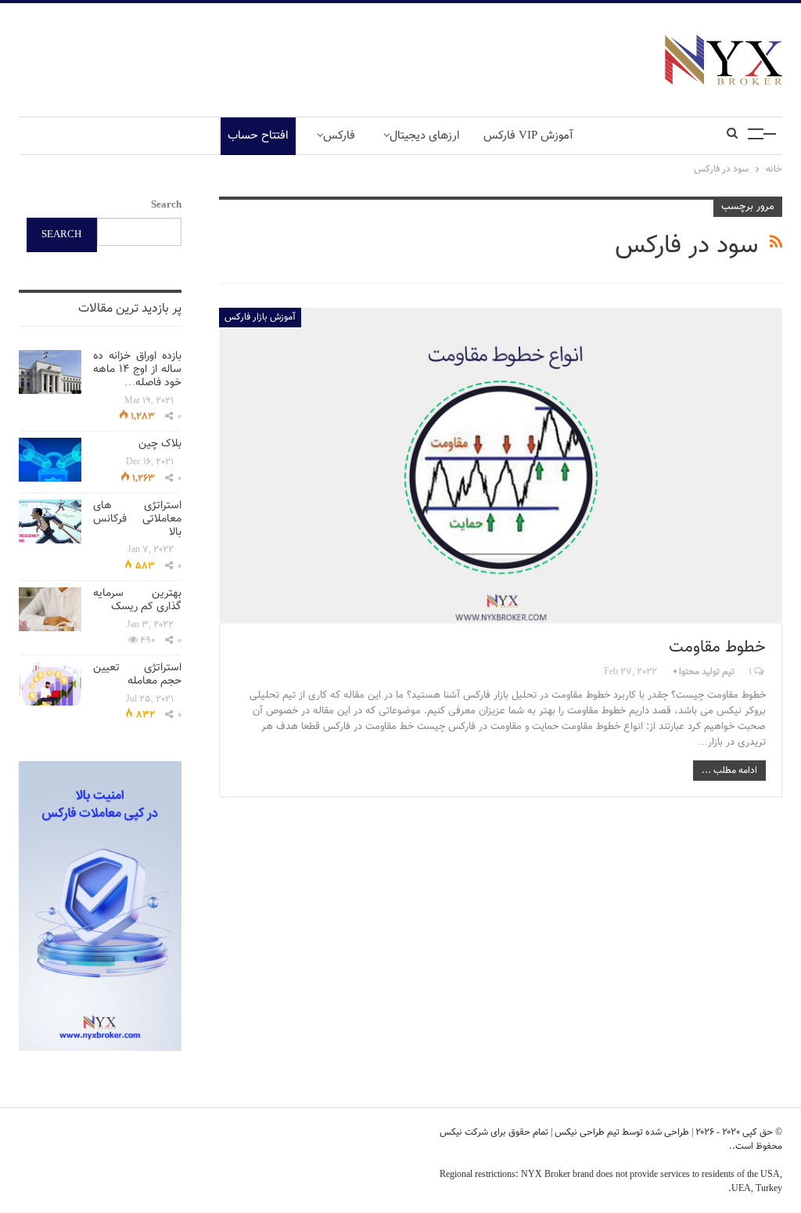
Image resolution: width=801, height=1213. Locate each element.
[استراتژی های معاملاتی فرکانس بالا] (50, 521)
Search (166, 205)
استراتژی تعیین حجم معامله (137, 674)
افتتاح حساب (258, 136)
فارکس (339, 136)
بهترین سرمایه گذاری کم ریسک (137, 600)
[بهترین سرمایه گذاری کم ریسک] (50, 609)
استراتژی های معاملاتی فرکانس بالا (137, 519)
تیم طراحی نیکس (586, 1132)
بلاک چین (159, 444)
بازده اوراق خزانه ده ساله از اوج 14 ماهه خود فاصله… (137, 370)
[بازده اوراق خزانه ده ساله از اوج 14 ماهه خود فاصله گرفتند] (50, 372)
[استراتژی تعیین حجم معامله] (50, 684)
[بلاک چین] (50, 460)
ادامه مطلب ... (729, 771)
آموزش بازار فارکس (260, 317)
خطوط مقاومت (717, 647)
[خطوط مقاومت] (500, 465)
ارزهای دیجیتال (425, 136)
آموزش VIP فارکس (528, 136)
